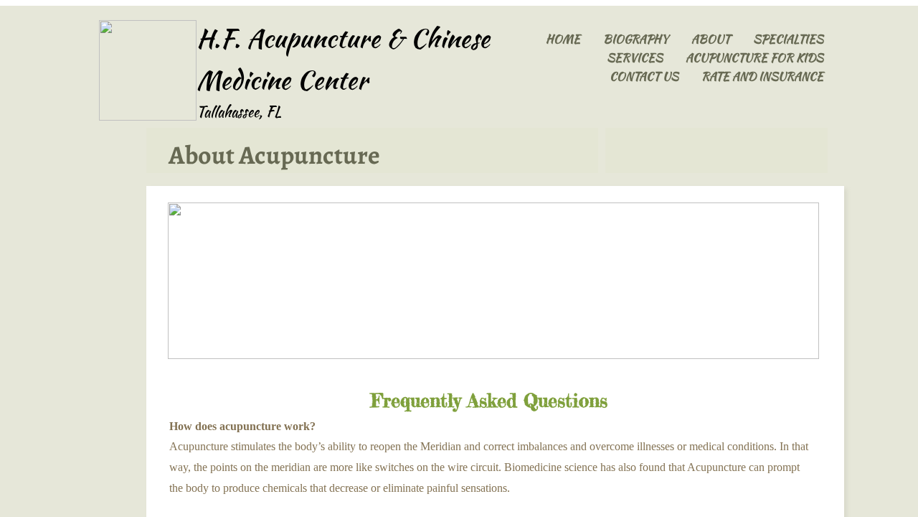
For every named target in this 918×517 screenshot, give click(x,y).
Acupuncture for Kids (754, 58)
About (710, 39)
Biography (635, 39)
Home (563, 39)
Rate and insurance (762, 76)
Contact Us (644, 76)
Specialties (788, 39)
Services (635, 58)
